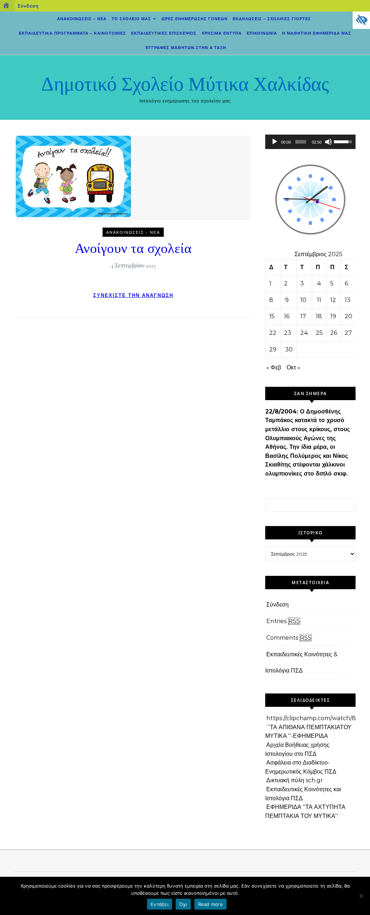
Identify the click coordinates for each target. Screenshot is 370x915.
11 (319, 300)
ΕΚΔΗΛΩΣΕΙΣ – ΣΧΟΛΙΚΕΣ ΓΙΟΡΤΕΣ (272, 18)
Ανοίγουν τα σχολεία (133, 248)
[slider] (301, 142)
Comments (288, 637)
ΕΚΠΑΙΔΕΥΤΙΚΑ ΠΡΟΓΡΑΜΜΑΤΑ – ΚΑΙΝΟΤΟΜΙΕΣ (72, 33)
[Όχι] (361, 895)
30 (289, 349)
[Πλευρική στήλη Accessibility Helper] (361, 20)
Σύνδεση (27, 6)
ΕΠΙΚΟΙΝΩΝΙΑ (262, 33)
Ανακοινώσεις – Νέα (82, 18)
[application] (310, 142)
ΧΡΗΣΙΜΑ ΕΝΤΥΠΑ (222, 33)
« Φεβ (273, 367)
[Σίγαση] (328, 141)
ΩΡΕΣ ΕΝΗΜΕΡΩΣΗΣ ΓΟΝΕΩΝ (195, 18)
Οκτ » (293, 367)
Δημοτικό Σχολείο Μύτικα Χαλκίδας (185, 84)
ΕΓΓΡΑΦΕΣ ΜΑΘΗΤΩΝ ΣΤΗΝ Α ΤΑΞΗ (186, 47)
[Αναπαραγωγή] (274, 141)
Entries (283, 621)
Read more (210, 904)
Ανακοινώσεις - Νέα (133, 232)
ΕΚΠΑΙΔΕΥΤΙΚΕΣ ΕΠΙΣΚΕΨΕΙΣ (164, 33)
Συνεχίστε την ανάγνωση (133, 295)
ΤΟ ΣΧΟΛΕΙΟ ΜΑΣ (131, 18)
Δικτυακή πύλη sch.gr (294, 780)
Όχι (183, 904)
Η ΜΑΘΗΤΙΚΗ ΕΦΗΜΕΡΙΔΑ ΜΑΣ (316, 33)
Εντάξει (159, 904)
